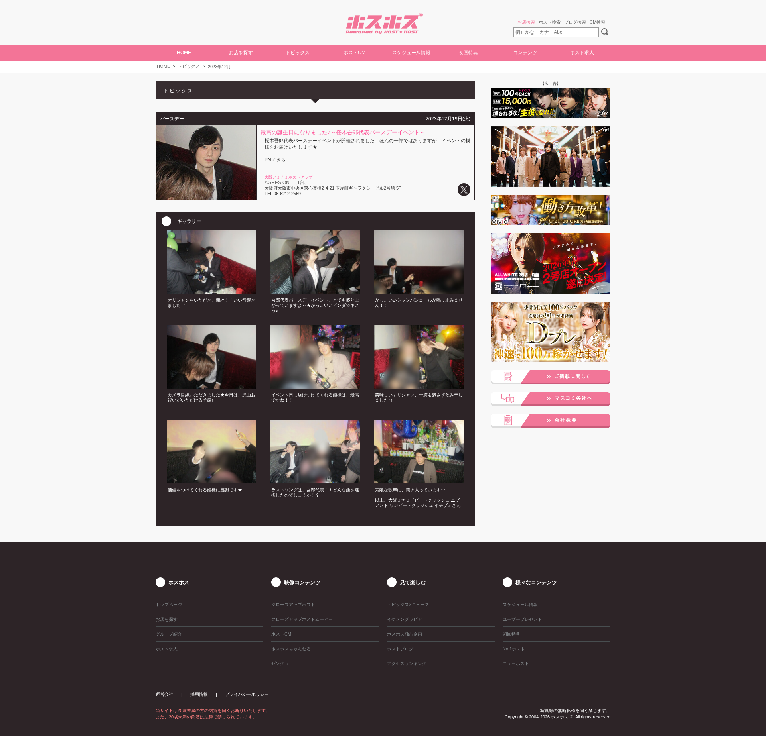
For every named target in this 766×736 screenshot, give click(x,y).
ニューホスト (516, 663)
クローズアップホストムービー (302, 619)
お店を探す (167, 619)
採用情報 (199, 694)
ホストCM (354, 52)
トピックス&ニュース (408, 604)
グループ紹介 (169, 634)
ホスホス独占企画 (404, 634)
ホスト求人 (582, 52)
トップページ (169, 604)
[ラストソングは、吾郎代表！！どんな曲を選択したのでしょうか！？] (315, 481)
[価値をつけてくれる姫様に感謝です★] (211, 481)
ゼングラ (280, 663)
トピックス (189, 66)
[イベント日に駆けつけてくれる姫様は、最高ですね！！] (315, 386)
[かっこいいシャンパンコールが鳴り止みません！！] (419, 291)
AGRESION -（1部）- (288, 182)
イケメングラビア (404, 619)
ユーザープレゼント (522, 619)
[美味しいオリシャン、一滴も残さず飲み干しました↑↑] (419, 386)
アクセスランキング (406, 663)
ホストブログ (400, 648)
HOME (184, 52)
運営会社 (164, 694)
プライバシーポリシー (247, 694)
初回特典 (468, 52)
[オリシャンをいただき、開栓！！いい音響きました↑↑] (211, 291)
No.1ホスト (514, 648)
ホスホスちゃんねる (291, 648)
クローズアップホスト (293, 604)
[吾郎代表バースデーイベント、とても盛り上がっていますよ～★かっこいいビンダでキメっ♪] (315, 291)
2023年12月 (219, 66)
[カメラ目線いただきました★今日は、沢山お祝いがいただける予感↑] (211, 386)
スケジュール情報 (411, 52)
